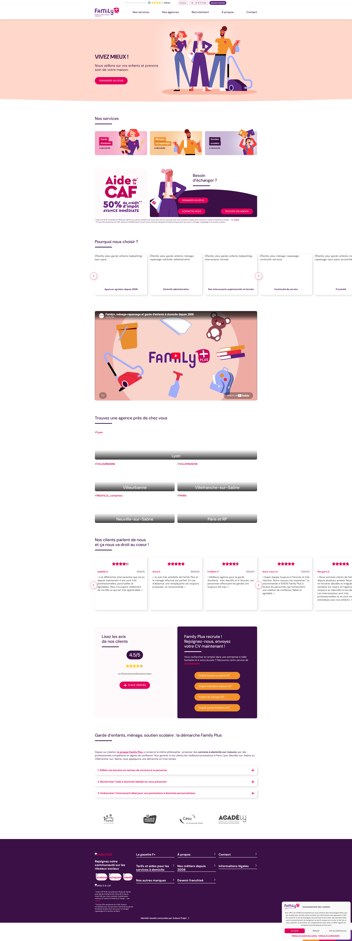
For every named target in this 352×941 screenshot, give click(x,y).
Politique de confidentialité (328, 936)
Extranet (183, 3)
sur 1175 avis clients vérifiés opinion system (134, 673)
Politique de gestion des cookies (304, 936)
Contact (251, 12)
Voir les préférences (337, 931)
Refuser (316, 931)
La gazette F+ (146, 854)
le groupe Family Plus (130, 752)
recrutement (192, 663)
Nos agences (170, 12)
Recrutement (200, 12)
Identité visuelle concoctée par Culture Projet (163, 918)
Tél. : (198, 3)
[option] (122, 276)
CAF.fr (236, 220)
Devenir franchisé (218, 3)
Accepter (295, 931)
